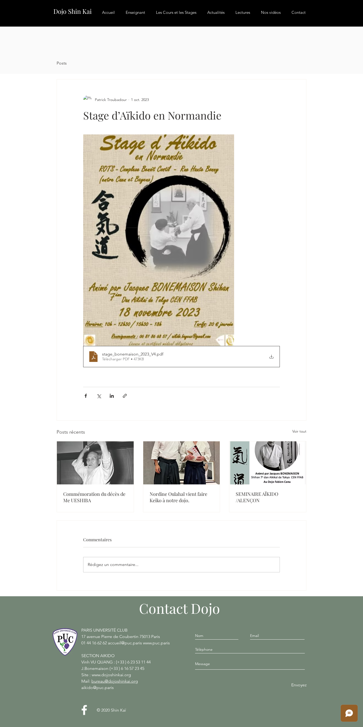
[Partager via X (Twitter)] (98, 395)
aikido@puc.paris (97, 687)
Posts (62, 63)
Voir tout (299, 431)
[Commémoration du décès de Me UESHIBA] (95, 462)
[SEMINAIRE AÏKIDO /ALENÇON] (267, 462)
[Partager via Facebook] (85, 395)
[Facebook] (84, 710)
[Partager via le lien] (124, 395)
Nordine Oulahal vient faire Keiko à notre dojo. (178, 497)
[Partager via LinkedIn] (111, 395)
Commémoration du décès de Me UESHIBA (94, 497)
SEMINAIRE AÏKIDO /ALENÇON (257, 497)
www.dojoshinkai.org (111, 674)
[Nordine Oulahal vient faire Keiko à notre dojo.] (181, 462)
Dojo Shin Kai (72, 11)
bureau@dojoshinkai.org (114, 681)
